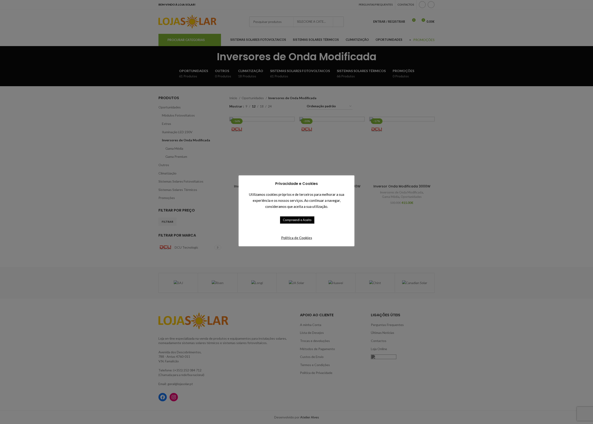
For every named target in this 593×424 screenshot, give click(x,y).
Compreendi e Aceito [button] (297, 220)
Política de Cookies (296, 238)
